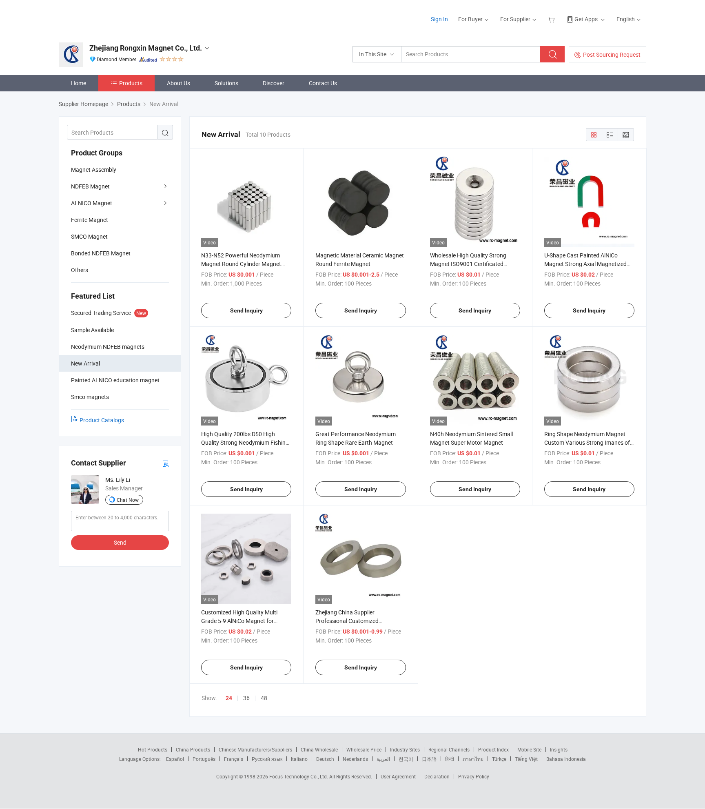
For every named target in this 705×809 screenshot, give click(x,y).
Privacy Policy (473, 776)
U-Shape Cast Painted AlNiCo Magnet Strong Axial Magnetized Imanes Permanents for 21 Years (585, 263)
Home (78, 83)
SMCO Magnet (89, 236)
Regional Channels (449, 749)
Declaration (437, 776)
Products (130, 83)
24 (229, 698)
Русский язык (267, 759)
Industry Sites (405, 749)
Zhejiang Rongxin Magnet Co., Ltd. (145, 48)
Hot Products (152, 749)
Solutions (226, 83)
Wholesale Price (363, 749)
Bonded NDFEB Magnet (101, 253)
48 (264, 698)
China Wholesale (319, 749)
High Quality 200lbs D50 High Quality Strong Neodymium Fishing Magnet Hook (245, 442)
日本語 (429, 759)
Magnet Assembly (93, 169)
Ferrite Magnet (89, 220)
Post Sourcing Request (612, 54)
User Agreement (398, 776)
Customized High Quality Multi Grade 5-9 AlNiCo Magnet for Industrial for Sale (239, 620)
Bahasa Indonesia (566, 759)
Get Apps (586, 19)
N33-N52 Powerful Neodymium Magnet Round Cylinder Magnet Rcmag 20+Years (241, 263)
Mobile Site (529, 749)
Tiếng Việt (526, 759)
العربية (383, 759)
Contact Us (323, 83)
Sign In (439, 19)
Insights (559, 749)
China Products (193, 749)
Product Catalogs (102, 420)
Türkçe (499, 759)
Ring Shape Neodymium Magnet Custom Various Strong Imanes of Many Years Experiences (587, 442)
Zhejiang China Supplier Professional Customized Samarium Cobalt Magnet (347, 620)
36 (246, 698)
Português (204, 759)
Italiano (299, 759)
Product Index (493, 749)
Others (79, 270)
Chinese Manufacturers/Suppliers (255, 749)
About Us (178, 83)
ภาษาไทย (473, 759)
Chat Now (128, 499)
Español (175, 759)
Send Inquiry (246, 310)
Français (233, 759)
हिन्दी (449, 759)
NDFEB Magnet (90, 186)
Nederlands (355, 759)
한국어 (406, 759)
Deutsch (325, 759)
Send (120, 542)
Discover (273, 83)
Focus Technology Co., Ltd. (299, 776)
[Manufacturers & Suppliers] (111, 16)
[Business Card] (165, 463)
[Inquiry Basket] (552, 19)
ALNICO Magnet (91, 203)
